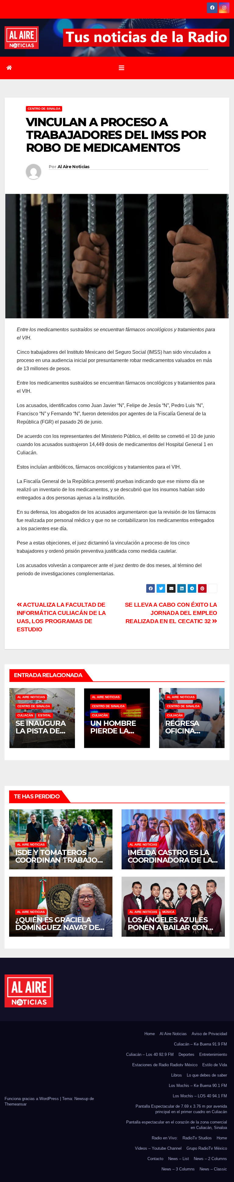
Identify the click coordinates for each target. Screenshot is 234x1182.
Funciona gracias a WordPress (32, 1098)
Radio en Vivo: (165, 1138)
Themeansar (16, 1104)
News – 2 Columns (210, 1158)
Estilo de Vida (214, 1065)
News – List (178, 1158)
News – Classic (213, 1169)
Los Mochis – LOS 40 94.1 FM (200, 1096)
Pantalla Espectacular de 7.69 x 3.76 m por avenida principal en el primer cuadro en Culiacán (181, 1109)
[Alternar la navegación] (121, 68)
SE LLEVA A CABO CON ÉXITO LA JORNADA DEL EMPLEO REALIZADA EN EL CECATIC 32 (171, 613)
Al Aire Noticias (74, 166)
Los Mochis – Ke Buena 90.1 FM (198, 1085)
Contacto (155, 1158)
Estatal (44, 715)
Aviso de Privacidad (209, 1033)
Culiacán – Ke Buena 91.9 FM (200, 1044)
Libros (176, 1075)
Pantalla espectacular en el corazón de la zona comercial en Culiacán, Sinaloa (176, 1125)
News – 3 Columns (178, 1169)
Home (149, 1033)
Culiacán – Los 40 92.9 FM (150, 1054)
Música (168, 912)
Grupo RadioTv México (206, 1148)
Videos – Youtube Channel (158, 1148)
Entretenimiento (213, 1054)
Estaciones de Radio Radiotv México (164, 1065)
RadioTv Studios (197, 1138)
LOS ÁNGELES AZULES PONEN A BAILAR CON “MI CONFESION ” (167, 927)
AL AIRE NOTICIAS (31, 697)
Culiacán (25, 715)
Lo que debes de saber (207, 1075)
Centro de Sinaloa (44, 108)
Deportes (186, 1054)
